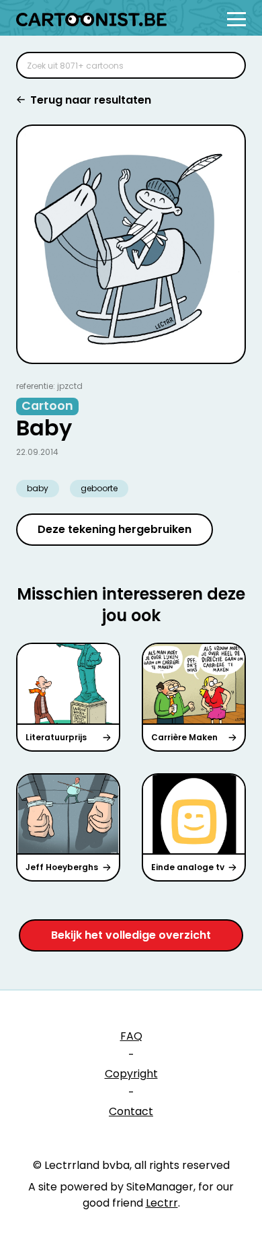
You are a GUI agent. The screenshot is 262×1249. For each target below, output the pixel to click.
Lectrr (162, 1203)
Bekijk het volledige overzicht (131, 935)
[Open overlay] (236, 19)
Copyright (131, 1073)
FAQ (131, 1036)
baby (37, 488)
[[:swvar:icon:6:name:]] (227, 65)
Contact (131, 1111)
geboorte (99, 488)
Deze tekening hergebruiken (114, 529)
